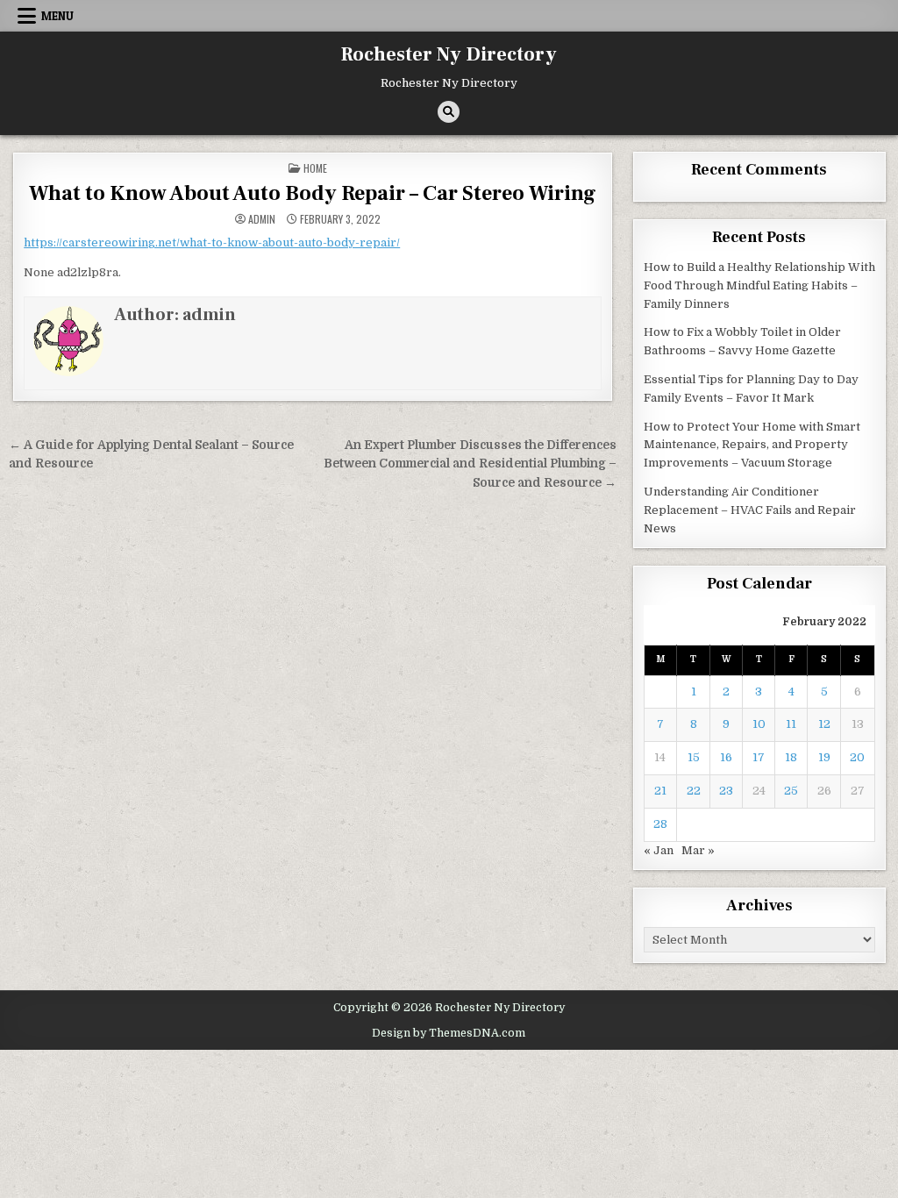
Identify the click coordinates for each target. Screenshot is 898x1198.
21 (660, 790)
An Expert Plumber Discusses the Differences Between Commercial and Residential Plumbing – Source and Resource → (470, 464)
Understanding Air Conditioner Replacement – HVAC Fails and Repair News (750, 510)
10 (759, 724)
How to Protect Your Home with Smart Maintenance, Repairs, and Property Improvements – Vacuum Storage (752, 445)
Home (315, 167)
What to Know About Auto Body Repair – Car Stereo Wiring (312, 193)
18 (791, 757)
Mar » (698, 850)
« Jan (659, 850)
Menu (57, 16)
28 (660, 824)
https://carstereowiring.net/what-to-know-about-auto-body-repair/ (212, 242)
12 (824, 724)
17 (758, 757)
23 (726, 790)
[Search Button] (449, 112)
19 (824, 757)
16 (726, 757)
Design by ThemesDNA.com (448, 1033)
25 (791, 790)
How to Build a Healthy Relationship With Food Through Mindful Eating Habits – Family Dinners (759, 285)
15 (694, 757)
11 (791, 724)
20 (857, 757)
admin (261, 219)
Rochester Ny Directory (449, 54)
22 (694, 790)
